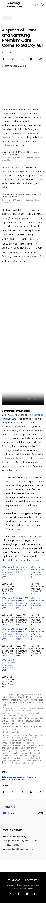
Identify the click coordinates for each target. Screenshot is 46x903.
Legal (20, 885)
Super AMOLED (23, 779)
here (37, 560)
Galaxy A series (13, 167)
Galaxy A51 (21, 113)
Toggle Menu (3, 5)
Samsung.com (14, 880)
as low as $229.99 (35, 256)
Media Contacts (32, 880)
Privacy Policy (11, 885)
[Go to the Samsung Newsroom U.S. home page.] (17, 5)
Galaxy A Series (9, 777)
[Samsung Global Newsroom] (42, 5)
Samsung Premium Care (19, 426)
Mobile (7, 18)
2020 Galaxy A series (21, 536)
